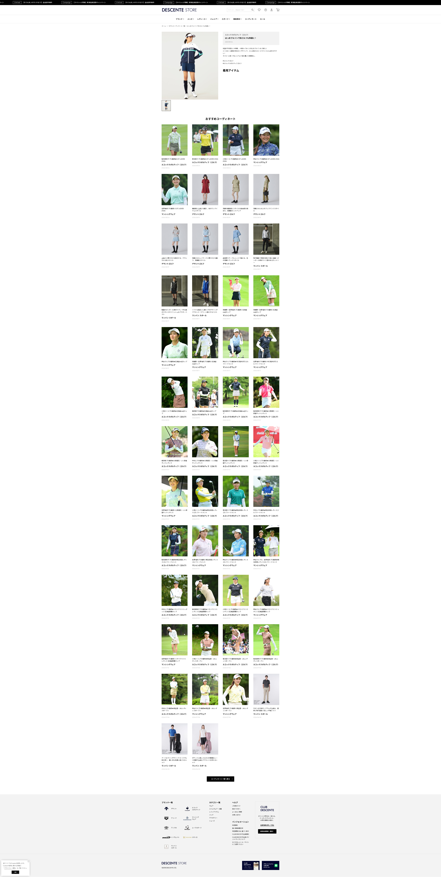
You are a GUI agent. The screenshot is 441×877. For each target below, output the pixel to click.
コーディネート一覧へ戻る (220, 779)
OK (15, 872)
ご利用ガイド (236, 806)
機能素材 (236, 19)
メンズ (189, 19)
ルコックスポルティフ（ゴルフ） (237, 35)
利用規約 (235, 825)
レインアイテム (214, 812)
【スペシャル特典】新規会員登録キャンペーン (62, 2)
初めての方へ (236, 809)
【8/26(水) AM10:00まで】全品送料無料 (114, 2)
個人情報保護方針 (237, 828)
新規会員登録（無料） (267, 831)
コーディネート (251, 19)
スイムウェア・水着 (215, 809)
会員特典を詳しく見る (267, 825)
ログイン (270, 10)
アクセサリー (213, 818)
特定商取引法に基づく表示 (240, 831)
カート (276, 10)
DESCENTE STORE (179, 10)
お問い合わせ (236, 815)
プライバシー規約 (9, 868)
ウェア (211, 806)
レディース (201, 19)
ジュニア (213, 19)
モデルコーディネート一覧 (177, 26)
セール (262, 19)
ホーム (164, 26)
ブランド (179, 19)
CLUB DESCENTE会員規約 (240, 834)
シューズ (212, 821)
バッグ (211, 815)
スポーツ (225, 19)
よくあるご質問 (237, 812)
